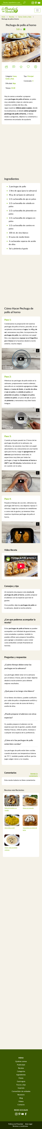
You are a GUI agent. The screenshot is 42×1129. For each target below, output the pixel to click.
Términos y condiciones (20, 1126)
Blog (21, 1098)
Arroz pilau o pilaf (10, 828)
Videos (21, 1101)
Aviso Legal (28, 1124)
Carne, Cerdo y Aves (24, 17)
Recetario (21, 1095)
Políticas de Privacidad (15, 1124)
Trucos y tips (21, 1085)
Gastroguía (21, 1081)
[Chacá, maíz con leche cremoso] (11, 840)
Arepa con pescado (28, 808)
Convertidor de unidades (21, 1091)
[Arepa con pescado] (30, 800)
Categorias (21, 1071)
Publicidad (21, 1065)
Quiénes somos (21, 1061)
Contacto (21, 1105)
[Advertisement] (21, 150)
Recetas (11, 17)
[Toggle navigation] (37, 10)
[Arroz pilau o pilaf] (11, 820)
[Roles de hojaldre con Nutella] (11, 800)
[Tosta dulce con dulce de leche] (30, 820)
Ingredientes (21, 1075)
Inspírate (21, 1088)
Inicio (3, 17)
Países (21, 1078)
